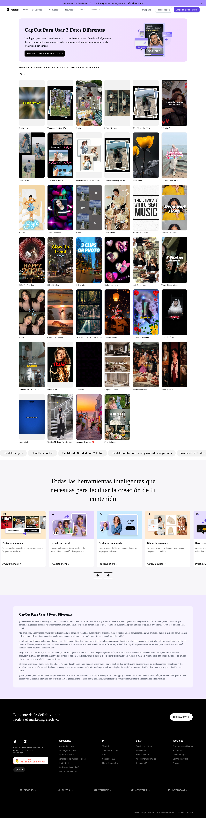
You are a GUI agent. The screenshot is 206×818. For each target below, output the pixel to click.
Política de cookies (165, 812)
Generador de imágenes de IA (72, 759)
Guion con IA (141, 763)
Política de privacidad (144, 812)
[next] (108, 575)
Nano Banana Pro (110, 763)
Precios (176, 763)
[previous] (97, 575)
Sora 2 (105, 754)
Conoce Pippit (179, 754)
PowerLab (177, 750)
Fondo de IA (63, 763)
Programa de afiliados (183, 746)
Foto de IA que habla (67, 771)
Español (147, 10)
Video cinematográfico (146, 759)
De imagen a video (67, 750)
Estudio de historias (144, 746)
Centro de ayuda (180, 759)
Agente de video (66, 746)
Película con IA (142, 754)
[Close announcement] (201, 3)
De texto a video (66, 754)
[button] (45, 53)
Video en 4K (141, 750)
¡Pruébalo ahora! (136, 3)
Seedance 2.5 (108, 759)
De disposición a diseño (69, 767)
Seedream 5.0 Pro (110, 750)
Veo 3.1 (105, 746)
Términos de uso (185, 812)
